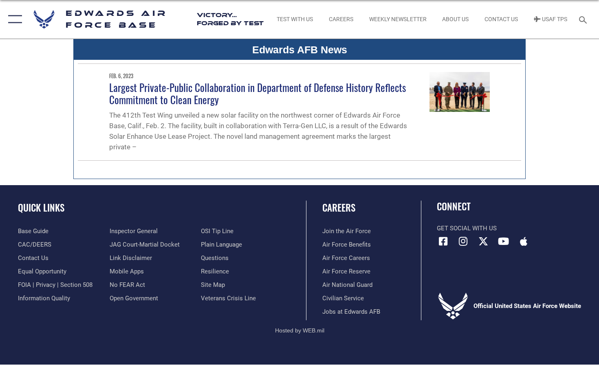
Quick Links (41, 207)
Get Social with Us (467, 228)
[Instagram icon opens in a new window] (463, 241)
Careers (338, 207)
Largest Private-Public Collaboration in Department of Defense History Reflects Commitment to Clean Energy (257, 93)
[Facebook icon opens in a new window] (443, 241)
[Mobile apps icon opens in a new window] (524, 241)
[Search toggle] (584, 19)
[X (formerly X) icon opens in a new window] (483, 241)
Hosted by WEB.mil (299, 330)
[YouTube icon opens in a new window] (503, 241)
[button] (13, 19)
